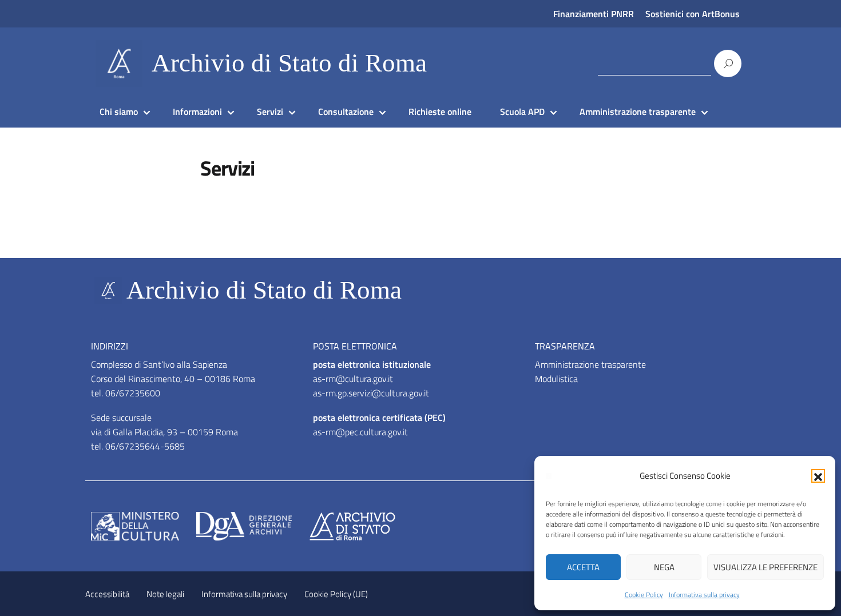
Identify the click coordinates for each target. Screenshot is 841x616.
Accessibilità (107, 594)
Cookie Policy (644, 594)
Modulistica (556, 379)
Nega (664, 567)
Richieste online (439, 111)
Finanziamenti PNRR (593, 14)
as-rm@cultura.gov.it (353, 379)
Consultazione (346, 111)
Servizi (270, 111)
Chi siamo (119, 111)
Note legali (165, 594)
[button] (818, 476)
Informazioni (197, 111)
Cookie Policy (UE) (336, 594)
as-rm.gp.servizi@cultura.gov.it (371, 393)
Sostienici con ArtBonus (692, 14)
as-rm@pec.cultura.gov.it (360, 432)
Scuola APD (522, 111)
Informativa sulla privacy (704, 594)
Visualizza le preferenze (765, 567)
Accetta (583, 567)
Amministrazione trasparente (638, 111)
